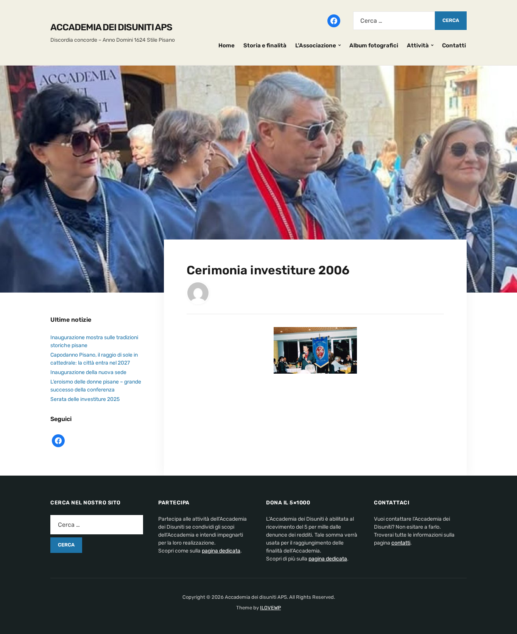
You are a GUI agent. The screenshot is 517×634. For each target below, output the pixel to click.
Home (226, 45)
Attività (418, 45)
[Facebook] (333, 20)
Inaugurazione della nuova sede (88, 372)
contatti (400, 543)
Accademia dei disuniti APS (111, 27)
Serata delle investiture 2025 (85, 399)
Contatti (454, 45)
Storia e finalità (265, 45)
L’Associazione (315, 45)
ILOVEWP (270, 608)
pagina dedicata (221, 551)
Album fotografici (373, 45)
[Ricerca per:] (394, 20)
